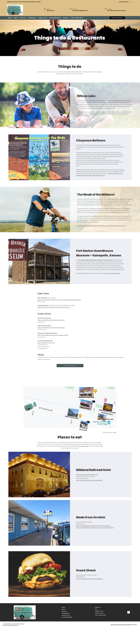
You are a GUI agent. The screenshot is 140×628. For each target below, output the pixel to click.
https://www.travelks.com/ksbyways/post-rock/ (51, 320)
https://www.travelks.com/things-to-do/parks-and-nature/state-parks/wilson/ (59, 299)
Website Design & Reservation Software (121, 624)
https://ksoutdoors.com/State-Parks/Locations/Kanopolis (54, 307)
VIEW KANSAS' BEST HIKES (70, 365)
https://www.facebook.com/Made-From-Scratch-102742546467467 (95, 527)
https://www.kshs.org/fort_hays (46, 342)
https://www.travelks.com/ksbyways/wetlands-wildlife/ (53, 335)
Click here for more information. (111, 273)
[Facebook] (131, 2)
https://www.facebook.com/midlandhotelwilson (89, 480)
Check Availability (117, 17)
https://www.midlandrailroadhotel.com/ (87, 474)
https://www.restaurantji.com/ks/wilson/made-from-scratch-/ (93, 525)
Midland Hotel (84, 446)
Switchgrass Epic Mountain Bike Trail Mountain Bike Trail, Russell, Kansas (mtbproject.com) (101, 225)
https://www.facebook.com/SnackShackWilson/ (89, 579)
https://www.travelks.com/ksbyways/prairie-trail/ (51, 327)
